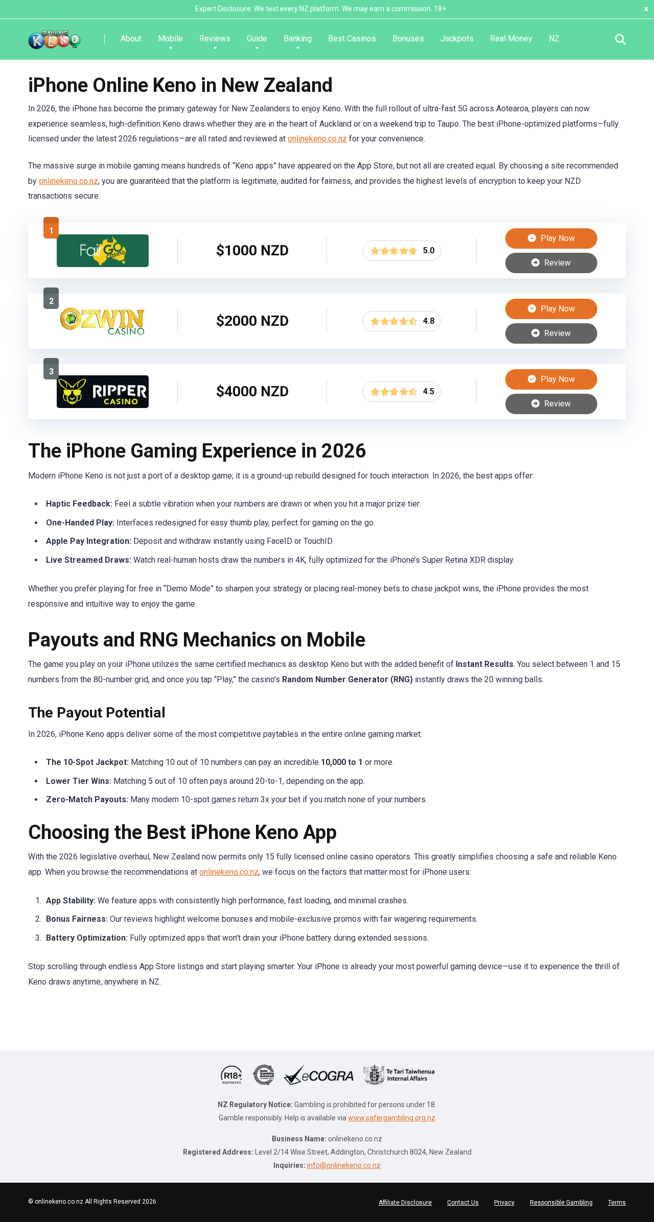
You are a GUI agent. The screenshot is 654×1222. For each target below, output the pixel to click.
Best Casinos (352, 38)
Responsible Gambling (561, 1202)
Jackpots (457, 38)
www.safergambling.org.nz (391, 1118)
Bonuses (408, 38)
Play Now (557, 238)
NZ (554, 38)
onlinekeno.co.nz (317, 138)
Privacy (504, 1202)
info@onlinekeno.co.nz (344, 1165)
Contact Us (463, 1202)
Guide (257, 38)
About (131, 38)
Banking (298, 38)
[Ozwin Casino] (103, 335)
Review (556, 263)
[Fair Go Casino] (103, 264)
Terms (617, 1202)
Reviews (214, 38)
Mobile (170, 38)
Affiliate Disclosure (405, 1202)
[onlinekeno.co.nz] (54, 35)
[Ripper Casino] (103, 405)
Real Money (511, 38)
